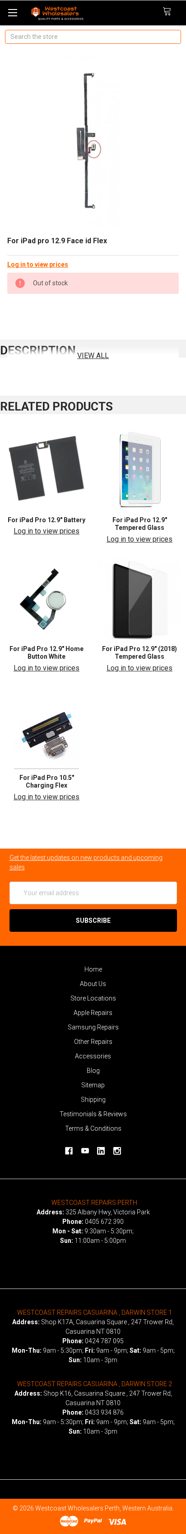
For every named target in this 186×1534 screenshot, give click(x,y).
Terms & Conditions (93, 1128)
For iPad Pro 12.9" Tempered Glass (139, 524)
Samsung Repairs (93, 1027)
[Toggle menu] (12, 12)
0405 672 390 (104, 1221)
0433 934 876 (104, 1412)
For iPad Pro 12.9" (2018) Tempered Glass (139, 653)
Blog (93, 1070)
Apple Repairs (93, 1012)
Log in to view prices (37, 264)
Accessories (93, 1056)
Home (93, 969)
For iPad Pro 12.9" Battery (46, 520)
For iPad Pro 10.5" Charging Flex (46, 781)
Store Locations (93, 998)
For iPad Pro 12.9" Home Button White (46, 653)
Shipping (93, 1099)
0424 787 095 (104, 1341)
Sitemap (93, 1085)
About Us (93, 983)
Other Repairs (93, 1041)
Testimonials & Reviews (93, 1114)
